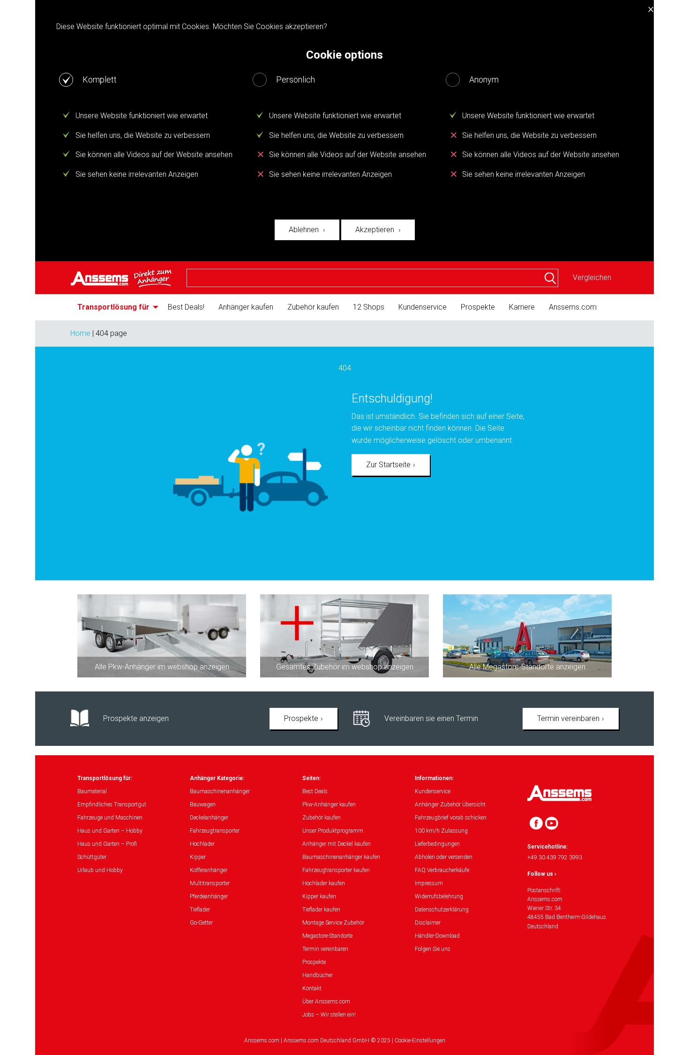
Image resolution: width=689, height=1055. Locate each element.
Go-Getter (201, 922)
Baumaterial (92, 791)
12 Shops (368, 307)
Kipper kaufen (319, 896)
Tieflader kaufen (321, 909)
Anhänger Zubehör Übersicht (450, 804)
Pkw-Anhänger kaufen (329, 804)
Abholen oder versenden (443, 857)
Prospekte (478, 307)
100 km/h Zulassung (441, 830)
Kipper (198, 857)
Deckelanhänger (209, 817)
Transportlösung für (113, 307)
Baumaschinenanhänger (220, 791)
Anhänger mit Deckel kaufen (336, 844)
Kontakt (312, 988)
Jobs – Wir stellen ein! (329, 1014)
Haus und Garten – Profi (107, 844)
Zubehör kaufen (313, 307)
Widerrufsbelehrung (439, 896)
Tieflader (200, 909)
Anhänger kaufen (245, 307)
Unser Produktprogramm (332, 830)
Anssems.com (573, 307)
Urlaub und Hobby (100, 870)
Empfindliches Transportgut (111, 804)
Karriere (522, 307)
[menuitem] (115, 307)
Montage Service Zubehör (333, 922)
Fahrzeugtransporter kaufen (336, 870)
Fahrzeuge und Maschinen (109, 817)
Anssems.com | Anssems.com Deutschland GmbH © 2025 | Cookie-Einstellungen (344, 1040)
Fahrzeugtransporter (215, 830)
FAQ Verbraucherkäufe (442, 870)
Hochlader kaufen (323, 883)
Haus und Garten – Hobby (109, 830)
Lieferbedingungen (437, 844)
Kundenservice (422, 307)
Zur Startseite (388, 464)
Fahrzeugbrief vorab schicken (451, 817)
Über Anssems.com (326, 1001)
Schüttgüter (91, 857)
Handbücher (317, 975)
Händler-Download (437, 936)
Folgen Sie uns (432, 949)
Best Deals (315, 791)
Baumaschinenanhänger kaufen (341, 857)
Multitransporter (210, 883)
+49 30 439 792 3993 (554, 857)
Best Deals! (186, 307)
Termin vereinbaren (568, 718)
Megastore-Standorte (327, 936)
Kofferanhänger (208, 870)
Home (80, 333)
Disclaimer (428, 922)
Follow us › (541, 874)
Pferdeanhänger (209, 896)
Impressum (429, 883)
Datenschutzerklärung (442, 909)
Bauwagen (203, 804)
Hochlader (202, 844)
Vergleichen (592, 277)
